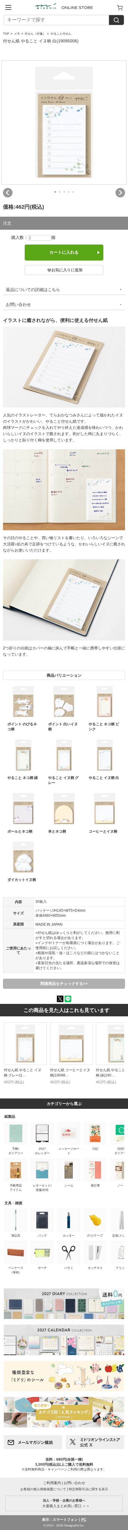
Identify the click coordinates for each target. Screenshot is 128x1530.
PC (83, 1520)
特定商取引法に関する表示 (88, 1489)
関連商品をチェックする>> (64, 983)
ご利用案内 (52, 1483)
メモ (17, 33)
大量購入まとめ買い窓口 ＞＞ (64, 1503)
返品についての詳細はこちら (33, 289)
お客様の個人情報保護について (43, 1489)
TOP (6, 33)
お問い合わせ (18, 304)
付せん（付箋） (35, 33)
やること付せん (61, 33)
